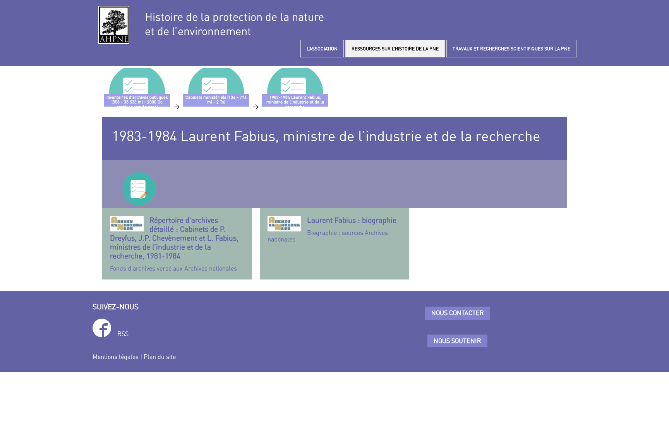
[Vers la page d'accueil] (114, 25)
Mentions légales (116, 357)
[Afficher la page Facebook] (102, 329)
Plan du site (160, 357)
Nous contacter (457, 313)
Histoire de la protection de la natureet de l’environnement (234, 24)
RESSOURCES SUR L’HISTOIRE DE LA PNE (395, 49)
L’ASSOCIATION (322, 49)
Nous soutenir (457, 341)
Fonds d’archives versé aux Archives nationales (174, 244)
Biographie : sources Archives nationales (332, 229)
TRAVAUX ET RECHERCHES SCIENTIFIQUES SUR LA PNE (511, 49)
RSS (123, 334)
